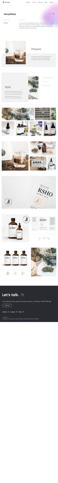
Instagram (12, 312)
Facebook (4, 312)
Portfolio (34, 2)
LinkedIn (20, 312)
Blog (46, 2)
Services (28, 2)
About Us (40, 2)
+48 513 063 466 (45, 301)
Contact (51, 2)
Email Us (6, 305)
